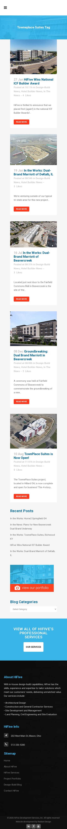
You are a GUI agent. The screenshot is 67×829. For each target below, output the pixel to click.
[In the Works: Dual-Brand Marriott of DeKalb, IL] (33, 149)
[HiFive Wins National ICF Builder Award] (33, 56)
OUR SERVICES (33, 647)
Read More (21, 122)
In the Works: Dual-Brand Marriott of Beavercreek (32, 256)
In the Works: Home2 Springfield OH (28, 518)
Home (7, 760)
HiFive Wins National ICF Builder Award (33, 81)
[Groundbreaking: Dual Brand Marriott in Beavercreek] (33, 328)
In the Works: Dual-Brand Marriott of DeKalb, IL (33, 172)
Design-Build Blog (13, 784)
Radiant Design (44, 822)
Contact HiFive (11, 790)
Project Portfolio (12, 778)
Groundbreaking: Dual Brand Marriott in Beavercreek (31, 355)
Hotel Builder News (31, 91)
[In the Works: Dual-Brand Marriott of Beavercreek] (33, 234)
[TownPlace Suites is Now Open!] (33, 431)
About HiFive (10, 766)
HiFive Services (11, 772)
